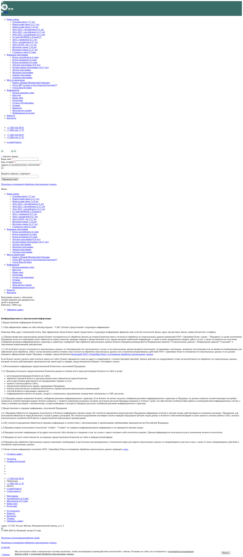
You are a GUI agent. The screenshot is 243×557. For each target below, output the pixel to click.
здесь (125, 449)
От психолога (13, 511)
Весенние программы (22, 72)
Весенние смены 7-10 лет (24, 47)
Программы (12, 496)
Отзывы (16, 105)
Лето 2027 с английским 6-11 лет (28, 29)
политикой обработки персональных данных (52, 554)
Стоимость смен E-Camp (24, 52)
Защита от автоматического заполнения (20, 165)
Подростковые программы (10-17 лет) (30, 67)
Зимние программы (21, 75)
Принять (225, 553)
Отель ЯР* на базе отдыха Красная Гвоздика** (34, 85)
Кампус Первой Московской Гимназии (31, 82)
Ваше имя (6, 159)
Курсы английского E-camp (25, 57)
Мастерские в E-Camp (17, 501)
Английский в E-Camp (18, 498)
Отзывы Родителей (16, 461)
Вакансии (17, 108)
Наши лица (17, 98)
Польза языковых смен (23, 93)
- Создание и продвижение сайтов (32, 528)
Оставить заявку (14, 454)
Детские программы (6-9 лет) (26, 65)
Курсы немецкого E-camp (24, 60)
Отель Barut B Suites (22, 87)
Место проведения (16, 80)
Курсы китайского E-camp (24, 62)
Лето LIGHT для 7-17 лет (24, 44)
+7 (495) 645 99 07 (15, 127)
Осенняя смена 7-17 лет (23, 22)
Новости (11, 115)
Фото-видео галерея (22, 110)
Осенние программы (22, 77)
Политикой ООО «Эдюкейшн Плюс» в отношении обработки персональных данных (112, 354)
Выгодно (16, 95)
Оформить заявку (15, 309)
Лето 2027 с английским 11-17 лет (28, 32)
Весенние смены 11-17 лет (25, 50)
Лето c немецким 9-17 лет (24, 39)
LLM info (5, 547)
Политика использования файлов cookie (20, 538)
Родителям (17, 100)
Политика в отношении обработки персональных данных (29, 184)
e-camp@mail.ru (14, 142)
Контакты (11, 118)
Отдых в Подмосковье (23, 103)
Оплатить (11, 459)
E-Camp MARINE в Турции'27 (27, 37)
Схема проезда (14, 491)
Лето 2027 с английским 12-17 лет (28, 34)
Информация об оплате (23, 113)
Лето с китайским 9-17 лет (25, 42)
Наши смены (13, 19)
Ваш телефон (8, 162)
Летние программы (21, 70)
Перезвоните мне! (9, 179)
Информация (13, 90)
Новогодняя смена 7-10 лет (25, 27)
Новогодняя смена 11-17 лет (25, 24)
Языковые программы (17, 55)
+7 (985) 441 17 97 (15, 130)
